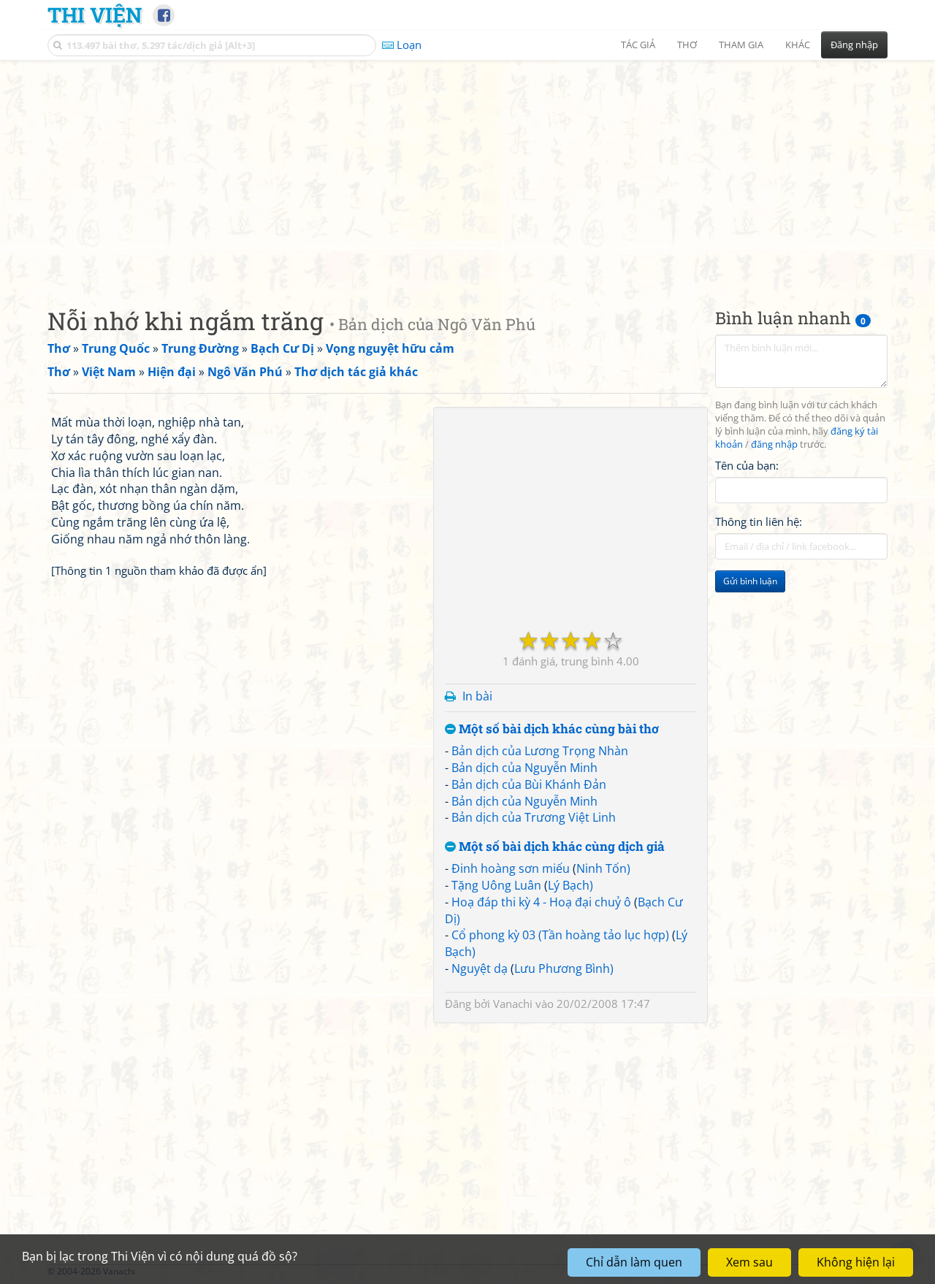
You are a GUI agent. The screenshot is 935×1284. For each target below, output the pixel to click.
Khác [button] (797, 44)
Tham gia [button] (741, 44)
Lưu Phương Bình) (564, 968)
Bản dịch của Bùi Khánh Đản (528, 784)
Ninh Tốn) (603, 868)
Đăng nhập (854, 44)
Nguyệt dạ (479, 968)
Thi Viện (94, 14)
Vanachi (513, 1003)
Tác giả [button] (638, 44)
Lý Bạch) (570, 885)
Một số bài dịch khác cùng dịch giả (560, 847)
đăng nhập (774, 444)
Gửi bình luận (750, 581)
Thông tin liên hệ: (758, 521)
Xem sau (749, 1262)
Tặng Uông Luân (496, 885)
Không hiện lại (856, 1262)
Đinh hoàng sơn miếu (510, 868)
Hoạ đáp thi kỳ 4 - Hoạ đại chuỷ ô (541, 902)
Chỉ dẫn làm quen (634, 1262)
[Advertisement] (467, 171)
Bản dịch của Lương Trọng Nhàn (539, 751)
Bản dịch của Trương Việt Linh (533, 817)
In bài (477, 696)
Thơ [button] (687, 44)
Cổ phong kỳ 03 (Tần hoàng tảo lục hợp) (560, 935)
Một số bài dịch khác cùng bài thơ (557, 729)
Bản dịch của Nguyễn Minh (524, 768)
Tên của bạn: (747, 464)
